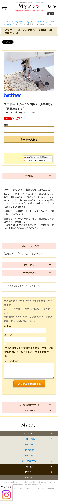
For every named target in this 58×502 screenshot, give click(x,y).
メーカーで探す (29, 438)
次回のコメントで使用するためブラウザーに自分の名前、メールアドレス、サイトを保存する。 (29, 351)
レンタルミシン (29, 477)
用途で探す (29, 455)
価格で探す (29, 450)
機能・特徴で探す (29, 461)
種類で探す (29, 444)
